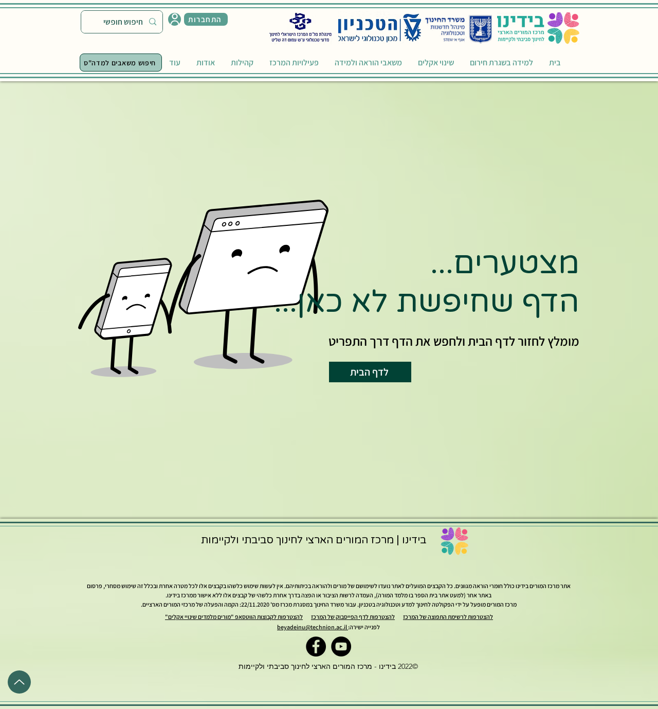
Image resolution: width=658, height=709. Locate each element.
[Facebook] (316, 646)
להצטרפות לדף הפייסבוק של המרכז (353, 617)
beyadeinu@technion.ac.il (312, 627)
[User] (174, 19)
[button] (206, 19)
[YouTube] (341, 646)
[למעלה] (19, 682)
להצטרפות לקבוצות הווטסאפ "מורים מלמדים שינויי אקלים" (234, 617)
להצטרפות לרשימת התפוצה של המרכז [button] (448, 617)
